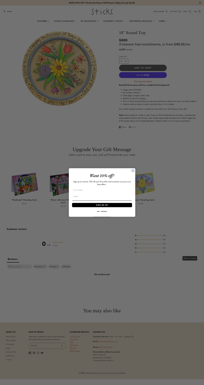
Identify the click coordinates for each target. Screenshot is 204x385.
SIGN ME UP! (102, 205)
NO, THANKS (102, 211)
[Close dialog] (133, 170)
